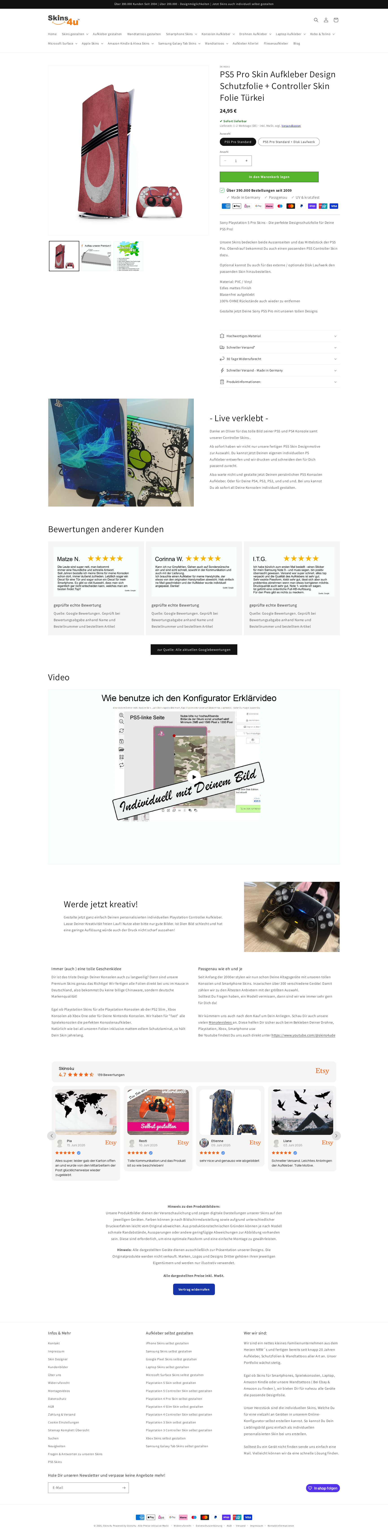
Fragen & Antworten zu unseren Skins (75, 1454)
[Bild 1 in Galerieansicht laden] (64, 256)
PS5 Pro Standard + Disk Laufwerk (289, 142)
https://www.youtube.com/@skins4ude (303, 1035)
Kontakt (54, 1343)
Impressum (56, 1351)
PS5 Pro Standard (238, 142)
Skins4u (107, 1525)
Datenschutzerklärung (209, 1525)
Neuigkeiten (57, 1446)
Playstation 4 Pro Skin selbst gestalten (174, 1399)
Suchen (53, 1438)
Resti (71, 1141)
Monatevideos (221, 1022)
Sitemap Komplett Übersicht (69, 1430)
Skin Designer (58, 1359)
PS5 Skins (55, 1462)
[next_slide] (336, 1135)
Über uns (54, 1375)
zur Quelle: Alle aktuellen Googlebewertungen (194, 649)
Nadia (288, 1141)
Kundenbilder (58, 1367)
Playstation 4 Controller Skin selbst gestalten (179, 1414)
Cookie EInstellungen (63, 1422)
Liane (215, 1141)
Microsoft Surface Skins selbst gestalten (175, 1375)
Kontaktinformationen (281, 1525)
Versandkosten (291, 126)
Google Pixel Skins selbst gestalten (171, 1359)
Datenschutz (57, 1399)
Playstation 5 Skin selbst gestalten (171, 1383)
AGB (51, 1407)
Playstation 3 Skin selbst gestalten (171, 1422)
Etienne (145, 1141)
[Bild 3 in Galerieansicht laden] (128, 256)
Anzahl (224, 152)
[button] (74, 34)
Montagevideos (59, 1391)
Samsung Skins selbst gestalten (169, 1351)
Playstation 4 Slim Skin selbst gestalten (174, 1407)
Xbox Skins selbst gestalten (166, 1438)
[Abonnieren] (124, 1488)
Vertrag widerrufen (194, 1289)
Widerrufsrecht (59, 1383)
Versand (241, 1525)
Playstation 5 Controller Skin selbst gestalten (179, 1391)
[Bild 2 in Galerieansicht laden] (96, 256)
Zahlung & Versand (61, 1414)
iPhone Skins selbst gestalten (167, 1343)
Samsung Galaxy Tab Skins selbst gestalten (177, 1446)
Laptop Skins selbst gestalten (167, 1367)
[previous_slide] (51, 1135)
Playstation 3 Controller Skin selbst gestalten (179, 1430)
